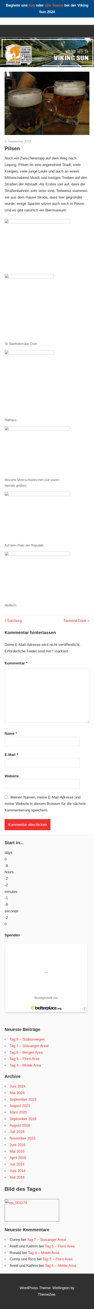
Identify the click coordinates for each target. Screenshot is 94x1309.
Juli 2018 (17, 1132)
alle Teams (54, 5)
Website (12, 776)
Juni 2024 (17, 1086)
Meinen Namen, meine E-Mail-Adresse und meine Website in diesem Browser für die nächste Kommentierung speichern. (45, 804)
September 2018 (23, 1119)
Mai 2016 (17, 1151)
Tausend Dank (75, 621)
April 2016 (18, 1158)
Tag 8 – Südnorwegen (27, 1039)
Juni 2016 (17, 1145)
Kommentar (16, 663)
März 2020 (18, 1112)
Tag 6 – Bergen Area (26, 1052)
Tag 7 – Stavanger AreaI (29, 1046)
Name (11, 733)
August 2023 (20, 1106)
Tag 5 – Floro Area (24, 1059)
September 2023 (23, 1099)
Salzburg (14, 621)
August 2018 (20, 1125)
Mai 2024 (17, 1093)
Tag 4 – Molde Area (25, 1065)
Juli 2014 (17, 1164)
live (32, 5)
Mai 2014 (17, 1177)
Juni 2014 (17, 1171)
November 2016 (22, 1138)
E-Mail (11, 755)
